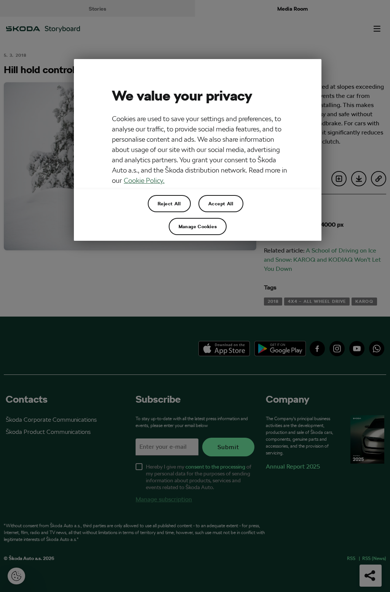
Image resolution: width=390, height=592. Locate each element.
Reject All (169, 203)
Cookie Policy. (144, 180)
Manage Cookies (198, 226)
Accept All (220, 203)
